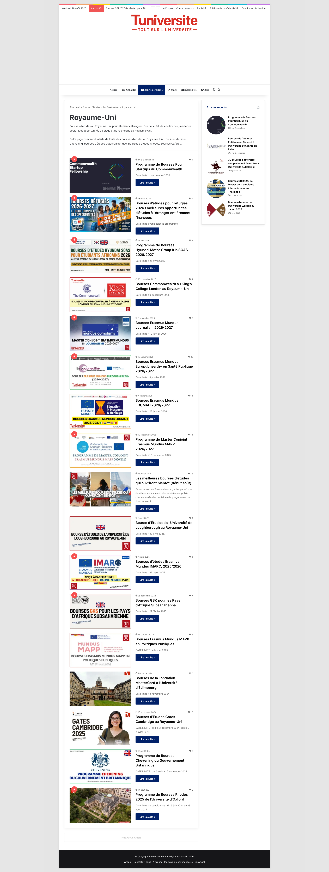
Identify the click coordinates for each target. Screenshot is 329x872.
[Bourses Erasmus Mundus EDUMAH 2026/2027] (100, 411)
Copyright (199, 862)
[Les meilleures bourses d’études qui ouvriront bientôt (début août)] (100, 489)
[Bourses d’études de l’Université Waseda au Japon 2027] (216, 209)
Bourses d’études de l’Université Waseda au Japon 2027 (241, 206)
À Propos (168, 8)
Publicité (201, 8)
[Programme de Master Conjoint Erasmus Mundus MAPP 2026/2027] (100, 450)
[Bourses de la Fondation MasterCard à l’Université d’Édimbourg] (100, 689)
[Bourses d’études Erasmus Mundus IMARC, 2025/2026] (100, 572)
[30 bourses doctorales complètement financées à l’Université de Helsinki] (216, 167)
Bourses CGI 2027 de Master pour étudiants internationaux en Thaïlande (145, 8)
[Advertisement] (164, 58)
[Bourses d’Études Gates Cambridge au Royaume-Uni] (100, 727)
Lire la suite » (147, 182)
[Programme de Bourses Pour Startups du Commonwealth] (100, 175)
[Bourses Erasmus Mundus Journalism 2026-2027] (100, 333)
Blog (206, 90)
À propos (157, 862)
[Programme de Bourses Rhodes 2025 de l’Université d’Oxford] (100, 805)
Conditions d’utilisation (254, 8)
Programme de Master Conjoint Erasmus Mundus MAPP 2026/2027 (161, 444)
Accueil (113, 90)
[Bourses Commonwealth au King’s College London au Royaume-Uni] (100, 294)
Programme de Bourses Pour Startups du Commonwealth (242, 121)
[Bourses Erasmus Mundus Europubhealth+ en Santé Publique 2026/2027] (100, 372)
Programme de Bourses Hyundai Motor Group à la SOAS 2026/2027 (162, 250)
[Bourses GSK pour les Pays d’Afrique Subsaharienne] (100, 611)
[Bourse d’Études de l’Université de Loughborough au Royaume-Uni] (100, 533)
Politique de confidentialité (224, 8)
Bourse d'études (91, 107)
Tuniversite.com (157, 856)
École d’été (191, 90)
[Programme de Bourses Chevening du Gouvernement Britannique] (100, 766)
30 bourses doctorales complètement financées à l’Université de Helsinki (243, 163)
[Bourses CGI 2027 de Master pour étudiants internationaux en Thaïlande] (216, 188)
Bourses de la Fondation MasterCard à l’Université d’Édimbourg (157, 683)
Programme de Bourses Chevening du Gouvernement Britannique (160, 760)
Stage (173, 90)
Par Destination (111, 107)
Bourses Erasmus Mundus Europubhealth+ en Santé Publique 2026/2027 (164, 366)
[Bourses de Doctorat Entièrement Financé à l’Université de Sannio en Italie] (216, 146)
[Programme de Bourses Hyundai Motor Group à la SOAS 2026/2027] (100, 256)
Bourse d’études (152, 90)
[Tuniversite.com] (164, 22)
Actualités (130, 90)
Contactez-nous (185, 8)
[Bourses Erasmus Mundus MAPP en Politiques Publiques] (100, 650)
